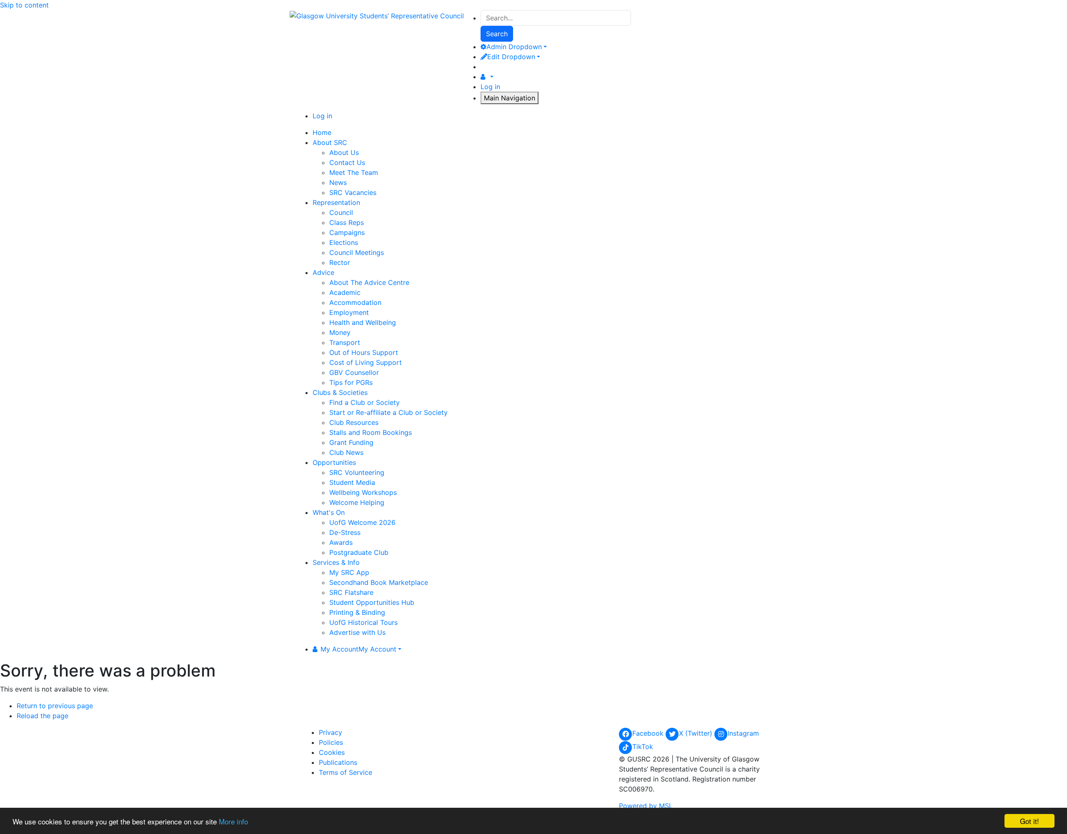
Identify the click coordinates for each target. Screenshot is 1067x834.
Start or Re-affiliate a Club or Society (388, 412)
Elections (343, 242)
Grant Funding (351, 442)
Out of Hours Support (363, 352)
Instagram (743, 733)
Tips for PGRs (351, 382)
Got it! (1029, 821)
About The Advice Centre (369, 282)
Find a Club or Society (364, 402)
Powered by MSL (646, 806)
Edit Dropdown (511, 56)
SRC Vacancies (352, 192)
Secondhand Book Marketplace (378, 582)
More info (233, 821)
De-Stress (345, 532)
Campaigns (347, 232)
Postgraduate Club (358, 552)
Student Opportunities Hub (371, 602)
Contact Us (347, 162)
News (338, 182)
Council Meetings (356, 252)
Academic (345, 292)
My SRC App (349, 572)
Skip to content (24, 5)
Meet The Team (353, 172)
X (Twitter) (696, 733)
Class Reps (346, 222)
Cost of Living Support (365, 362)
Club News (346, 452)
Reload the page (42, 716)
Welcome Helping (356, 502)
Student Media (352, 482)
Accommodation (355, 302)
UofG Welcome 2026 (362, 522)
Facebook (649, 733)
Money (340, 332)
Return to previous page (55, 706)
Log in (490, 86)
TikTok (642, 746)
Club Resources (353, 422)
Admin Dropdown (514, 46)
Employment (349, 312)
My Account (358, 649)
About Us (344, 152)
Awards (341, 542)
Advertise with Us (357, 632)
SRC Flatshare (351, 592)
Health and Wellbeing (362, 322)
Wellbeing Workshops (363, 492)
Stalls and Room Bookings (370, 432)
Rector (339, 262)
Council (341, 212)
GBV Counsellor (354, 372)
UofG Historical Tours (363, 622)
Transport (344, 342)
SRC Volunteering (356, 472)
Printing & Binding (357, 612)
